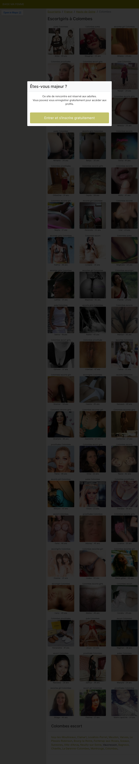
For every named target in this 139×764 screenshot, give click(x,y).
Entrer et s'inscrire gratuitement (69, 118)
